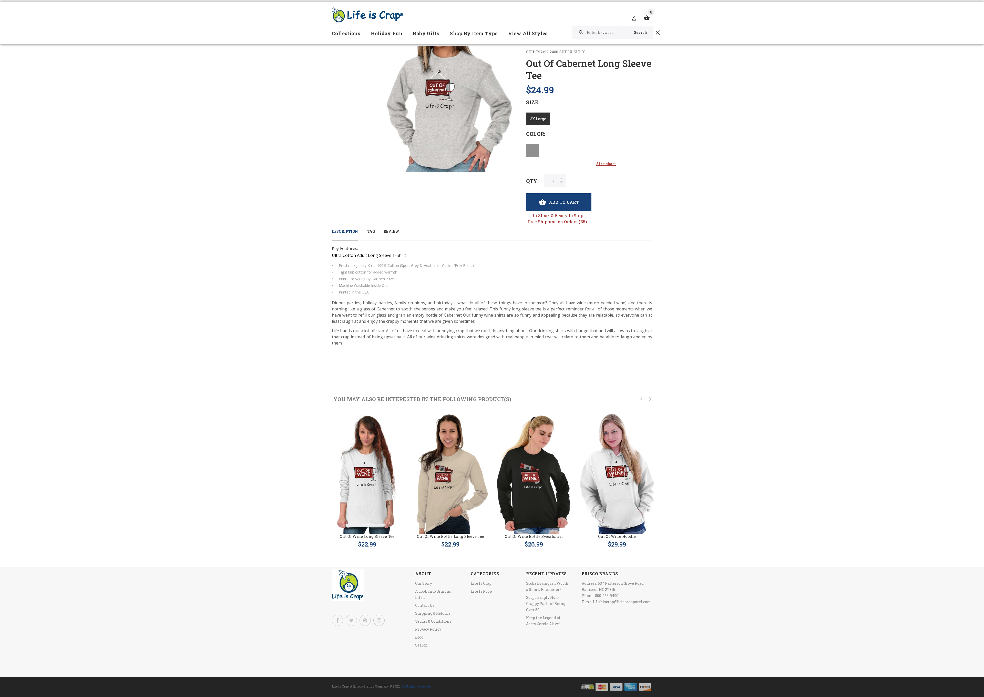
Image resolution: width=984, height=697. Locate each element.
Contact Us (425, 605)
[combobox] (612, 32)
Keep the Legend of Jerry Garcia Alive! (543, 620)
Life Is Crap (481, 583)
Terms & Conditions (433, 621)
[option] (367, 475)
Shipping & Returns (432, 613)
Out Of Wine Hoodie (617, 536)
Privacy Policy (428, 629)
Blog (419, 637)
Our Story (423, 583)
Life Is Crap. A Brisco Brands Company (360, 686)
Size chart (606, 163)
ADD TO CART (564, 202)
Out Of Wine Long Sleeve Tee (367, 536)
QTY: (532, 181)
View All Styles (528, 33)
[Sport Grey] (532, 150)
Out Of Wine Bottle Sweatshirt (534, 536)
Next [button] (650, 398)
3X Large (538, 118)
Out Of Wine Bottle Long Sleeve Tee (450, 536)
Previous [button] (641, 398)
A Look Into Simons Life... (433, 594)
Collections (346, 33)
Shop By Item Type (473, 33)
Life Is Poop (481, 591)
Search (421, 645)
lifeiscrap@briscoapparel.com (623, 601)
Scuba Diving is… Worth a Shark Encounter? (547, 586)
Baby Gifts (426, 33)
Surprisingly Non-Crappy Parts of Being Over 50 (545, 603)
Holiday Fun (386, 33)
